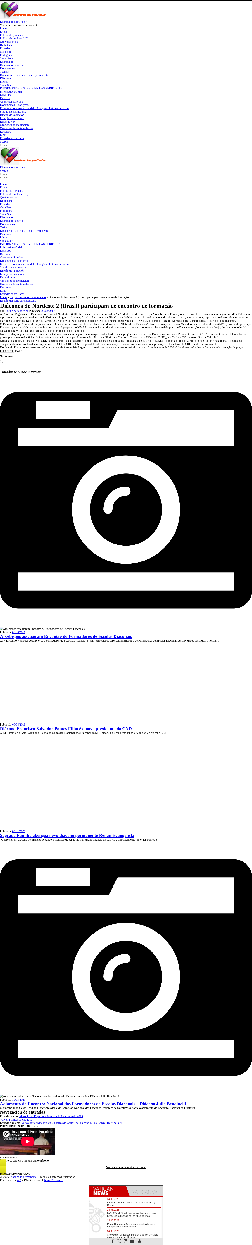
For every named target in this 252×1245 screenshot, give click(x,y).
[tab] (107, 1191)
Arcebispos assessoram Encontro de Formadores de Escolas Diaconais (66, 636)
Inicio (3, 297)
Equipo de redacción (17, 310)
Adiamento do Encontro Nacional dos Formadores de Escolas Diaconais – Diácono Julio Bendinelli (93, 1103)
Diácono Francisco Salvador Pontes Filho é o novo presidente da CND (66, 728)
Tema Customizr (53, 1180)
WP (19, 1180)
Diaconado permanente (23, 1176)
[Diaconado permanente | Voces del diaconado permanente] (23, 18)
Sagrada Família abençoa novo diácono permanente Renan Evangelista (67, 835)
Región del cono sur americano (28, 297)
